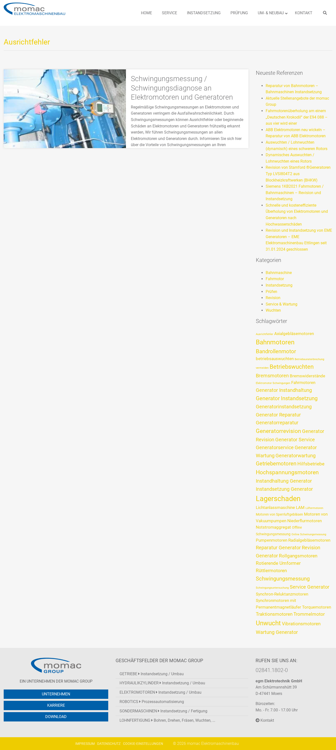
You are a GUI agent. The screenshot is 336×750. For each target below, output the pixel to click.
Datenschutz (109, 744)
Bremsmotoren (272, 376)
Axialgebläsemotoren (294, 333)
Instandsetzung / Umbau (152, 674)
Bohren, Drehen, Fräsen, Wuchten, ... (167, 720)
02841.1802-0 (272, 670)
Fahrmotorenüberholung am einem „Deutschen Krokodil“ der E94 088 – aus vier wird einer (297, 117)
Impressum (85, 744)
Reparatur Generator (278, 548)
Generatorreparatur (277, 423)
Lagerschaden (278, 498)
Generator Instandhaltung (284, 390)
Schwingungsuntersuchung (272, 587)
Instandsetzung (279, 285)
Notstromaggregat (273, 527)
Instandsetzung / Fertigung (163, 711)
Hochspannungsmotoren (287, 472)
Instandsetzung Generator (284, 489)
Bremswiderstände (307, 376)
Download (56, 716)
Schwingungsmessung (283, 579)
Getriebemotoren (276, 463)
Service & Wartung (281, 304)
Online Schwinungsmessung (308, 534)
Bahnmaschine (279, 272)
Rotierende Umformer (278, 563)
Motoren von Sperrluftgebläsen (279, 514)
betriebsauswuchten (275, 358)
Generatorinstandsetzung (284, 407)
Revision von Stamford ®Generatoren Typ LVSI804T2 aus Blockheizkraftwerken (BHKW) (298, 173)
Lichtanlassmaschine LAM (280, 507)
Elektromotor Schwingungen (273, 383)
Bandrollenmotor (276, 351)
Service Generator (309, 587)
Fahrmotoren (303, 382)
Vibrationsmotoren (301, 624)
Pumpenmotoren (271, 540)
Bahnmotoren (275, 342)
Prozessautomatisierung (152, 701)
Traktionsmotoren (274, 614)
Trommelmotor (309, 614)
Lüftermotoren (314, 508)
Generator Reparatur (278, 415)
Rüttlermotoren (271, 570)
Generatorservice (275, 447)
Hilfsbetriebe (310, 464)
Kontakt (267, 720)
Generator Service (295, 440)
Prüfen (271, 291)
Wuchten (273, 310)
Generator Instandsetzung (287, 398)
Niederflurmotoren (304, 521)
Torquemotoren (316, 607)
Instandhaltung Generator (284, 481)
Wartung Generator (277, 632)
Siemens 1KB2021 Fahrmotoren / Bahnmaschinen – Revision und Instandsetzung (295, 192)
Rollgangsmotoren (298, 556)
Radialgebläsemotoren (309, 540)
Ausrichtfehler (264, 334)
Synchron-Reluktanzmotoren (282, 594)
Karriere (56, 705)
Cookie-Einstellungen (143, 744)
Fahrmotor (275, 278)
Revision (273, 297)
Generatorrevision (278, 431)
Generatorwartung (295, 456)
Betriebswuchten (292, 366)
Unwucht (268, 623)
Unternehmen (56, 694)
